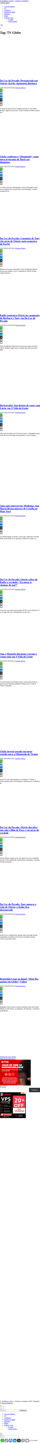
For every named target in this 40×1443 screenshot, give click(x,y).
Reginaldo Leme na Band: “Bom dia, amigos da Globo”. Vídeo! (19, 980)
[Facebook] (20, 95)
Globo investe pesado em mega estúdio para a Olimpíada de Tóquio (19, 753)
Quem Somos (12, 21)
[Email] (20, 105)
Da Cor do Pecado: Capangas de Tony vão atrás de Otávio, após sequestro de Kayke (20, 241)
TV (5, 8)
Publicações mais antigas (8, 1057)
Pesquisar (3, 1087)
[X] (20, 100)
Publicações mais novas (7, 1059)
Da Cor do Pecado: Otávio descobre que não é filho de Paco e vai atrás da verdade (19, 830)
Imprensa (7, 14)
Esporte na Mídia (9, 12)
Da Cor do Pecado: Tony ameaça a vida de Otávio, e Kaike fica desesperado (18, 907)
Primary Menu (5, 3)
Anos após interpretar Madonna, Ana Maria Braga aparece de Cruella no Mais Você (19, 508)
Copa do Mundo (9, 6)
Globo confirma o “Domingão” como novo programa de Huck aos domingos (19, 159)
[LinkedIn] (20, 97)
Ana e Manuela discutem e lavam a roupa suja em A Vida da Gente (18, 655)
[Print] (20, 102)
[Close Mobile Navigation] (2, 1407)
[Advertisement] (20, 57)
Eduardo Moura (20, 88)
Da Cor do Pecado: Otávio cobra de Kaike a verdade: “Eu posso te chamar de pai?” (18, 582)
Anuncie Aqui (8, 18)
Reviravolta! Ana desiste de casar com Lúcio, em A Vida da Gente (20, 407)
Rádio (6, 16)
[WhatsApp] (20, 90)
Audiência (7, 10)
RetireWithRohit (7, 1403)
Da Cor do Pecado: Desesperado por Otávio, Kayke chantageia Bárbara (19, 82)
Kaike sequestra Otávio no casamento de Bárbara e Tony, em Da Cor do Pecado (20, 318)
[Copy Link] (20, 92)
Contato (10, 19)
